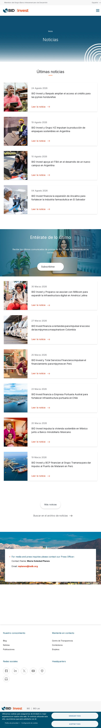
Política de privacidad (11, 723)
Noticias (6, 645)
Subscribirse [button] (47, 266)
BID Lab (36, 708)
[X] (24, 671)
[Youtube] (33, 671)
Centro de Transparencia (62, 640)
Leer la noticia (38, 107)
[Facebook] (6, 671)
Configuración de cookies (29, 723)
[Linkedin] (15, 671)
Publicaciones (8, 649)
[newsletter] (6, 679)
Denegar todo (75, 716)
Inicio (50, 31)
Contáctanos (57, 645)
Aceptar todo (74, 724)
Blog (5, 640)
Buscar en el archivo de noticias (50, 515)
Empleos (55, 649)
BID (28, 708)
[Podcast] (42, 671)
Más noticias (50, 504)
